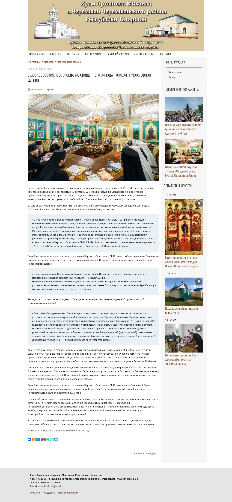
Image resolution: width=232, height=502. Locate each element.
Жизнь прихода (175, 72)
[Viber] (43, 439)
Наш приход (36, 54)
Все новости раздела (145, 453)
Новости (54, 54)
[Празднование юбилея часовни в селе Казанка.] (184, 292)
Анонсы (172, 77)
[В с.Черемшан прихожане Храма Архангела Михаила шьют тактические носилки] (184, 338)
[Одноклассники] (34, 439)
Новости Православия (69, 61)
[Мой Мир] (38, 439)
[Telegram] (56, 439)
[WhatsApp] (47, 439)
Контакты (165, 54)
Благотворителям (144, 54)
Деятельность (73, 54)
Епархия (72, 492)
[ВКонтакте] (29, 439)
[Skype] (52, 439)
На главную (34, 61)
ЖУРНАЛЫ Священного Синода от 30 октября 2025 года (59, 430)
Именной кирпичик (118, 54)
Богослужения (93, 54)
